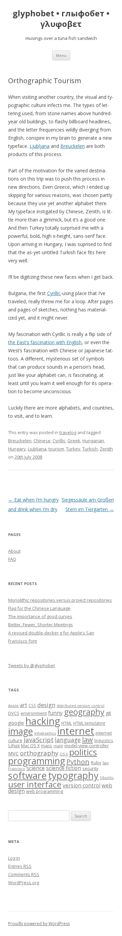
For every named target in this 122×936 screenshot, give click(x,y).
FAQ (12, 559)
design (46, 705)
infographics (45, 733)
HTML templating (89, 723)
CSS (32, 705)
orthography (39, 753)
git (108, 713)
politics (83, 752)
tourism (56, 449)
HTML (66, 723)
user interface (34, 784)
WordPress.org (23, 882)
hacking (42, 720)
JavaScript (39, 739)
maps (46, 745)
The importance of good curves (40, 616)
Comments (23, 874)
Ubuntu (107, 777)
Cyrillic (54, 293)
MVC (13, 753)
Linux (14, 745)
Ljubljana (39, 146)
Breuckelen (72, 146)
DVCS (13, 713)
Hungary (17, 449)
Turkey (73, 449)
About (14, 551)
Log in (14, 858)
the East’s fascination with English (45, 342)
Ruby (96, 762)
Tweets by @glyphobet (31, 665)
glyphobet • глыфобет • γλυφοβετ (61, 18)
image (20, 731)
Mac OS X (30, 745)
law (87, 739)
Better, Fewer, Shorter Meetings (40, 625)
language (68, 740)
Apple (13, 705)
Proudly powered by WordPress (39, 923)
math (58, 745)
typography (73, 775)
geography (84, 711)
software (27, 775)
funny (55, 713)
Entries (20, 866)
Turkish (90, 449)
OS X (64, 754)
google (16, 722)
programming (36, 760)
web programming (44, 791)
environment (34, 713)
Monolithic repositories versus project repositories (60, 600)
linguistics (103, 740)
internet (75, 731)
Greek (73, 441)
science (35, 768)
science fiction (63, 768)
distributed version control (80, 705)
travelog (67, 432)
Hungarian (93, 441)
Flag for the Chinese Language (39, 608)
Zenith (106, 449)
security (90, 768)
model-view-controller (86, 745)
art (23, 705)
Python (77, 761)
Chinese (42, 441)
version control (81, 785)
